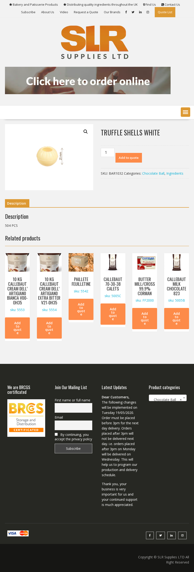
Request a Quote (86, 12)
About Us (47, 12)
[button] (185, 112)
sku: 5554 (49, 294)
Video (64, 12)
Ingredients (174, 173)
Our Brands (112, 12)
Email (59, 417)
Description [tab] (16, 203)
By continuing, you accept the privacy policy (73, 436)
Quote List (165, 12)
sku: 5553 (17, 294)
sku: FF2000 (145, 289)
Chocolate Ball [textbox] (166, 399)
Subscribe (28, 12)
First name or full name (72, 400)
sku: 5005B (176, 289)
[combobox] (167, 398)
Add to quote (129, 158)
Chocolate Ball (153, 173)
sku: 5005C (113, 287)
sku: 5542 (81, 284)
